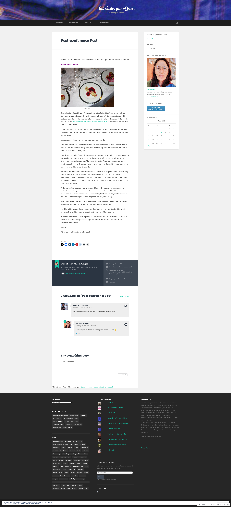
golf (69, 457)
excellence (112, 270)
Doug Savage (56, 454)
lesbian (85, 463)
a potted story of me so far (60, 444)
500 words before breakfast (117, 439)
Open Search (177, 23)
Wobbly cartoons (67, 427)
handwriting (83, 457)
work (68, 488)
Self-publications (57, 421)
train (71, 482)
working (74, 488)
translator (86, 482)
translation (78, 482)
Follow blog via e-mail (106, 462)
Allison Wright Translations (60, 415)
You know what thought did (117, 434)
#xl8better (68, 441)
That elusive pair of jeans (115, 8)
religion (86, 472)
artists (76, 444)
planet (55, 472)
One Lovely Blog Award (115, 407)
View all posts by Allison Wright (75, 273)
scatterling (74, 475)
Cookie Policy (36, 503)
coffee (76, 447)
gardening (63, 457)
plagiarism (80, 469)
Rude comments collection (117, 444)
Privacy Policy (145, 448)
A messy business (114, 429)
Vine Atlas (89, 23)
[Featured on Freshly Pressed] (156, 111)
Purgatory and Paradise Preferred (119, 279)
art (71, 444)
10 (148, 136)
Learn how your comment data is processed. (97, 387)
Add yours (124, 296)
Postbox (110, 403)
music (86, 466)
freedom (55, 457)
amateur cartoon (77, 441)
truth (68, 485)
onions (64, 469)
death (78, 450)
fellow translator (82, 454)
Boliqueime (56, 447)
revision (55, 475)
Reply (125, 306)
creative (55, 450)
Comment (123, 375)
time (54, 482)
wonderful (56, 488)
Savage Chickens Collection (71, 418)
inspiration (85, 460)
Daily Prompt (63, 450)
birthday (82, 444)
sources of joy (63, 479)
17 (148, 139)
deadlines (72, 450)
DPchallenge (66, 454)
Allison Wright (82, 323)
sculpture (82, 475)
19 (157, 139)
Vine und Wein (57, 427)
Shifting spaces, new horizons (118, 423)
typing (74, 485)
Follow (100, 477)
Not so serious (57, 418)
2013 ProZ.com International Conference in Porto (90, 122)
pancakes (120, 270)
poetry (66, 472)
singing (55, 479)
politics (73, 472)
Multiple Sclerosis (78, 466)
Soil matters (74, 421)
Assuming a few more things (117, 418)
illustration (77, 460)
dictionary (85, 450)
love (62, 466)
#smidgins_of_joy (58, 441)
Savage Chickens (64, 475)
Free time (112, 282)
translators (120, 274)
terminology (81, 479)
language (72, 463)
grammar (75, 457)
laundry (79, 463)
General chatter (114, 267)
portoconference (114, 272)
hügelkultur (68, 460)
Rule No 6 (111, 450)
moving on (68, 466)
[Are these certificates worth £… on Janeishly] (97, 492)
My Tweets (150, 38)
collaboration (84, 447)
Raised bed (111, 413)
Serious (67, 421)
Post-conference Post (79, 40)
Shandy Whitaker (80, 305)
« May (148, 146)
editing (74, 454)
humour (61, 460)
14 (165, 136)
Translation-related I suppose (73, 424)
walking (80, 485)
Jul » (152, 146)
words (63, 488)
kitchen (65, 463)
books (63, 447)
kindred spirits (57, 463)
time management (63, 482)
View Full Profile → (152, 96)
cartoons (69, 447)
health (55, 460)
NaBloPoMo (56, 469)
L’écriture (73, 23)
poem (60, 472)
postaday (79, 472)
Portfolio (104, 23)
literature (55, 466)
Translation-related (125, 267)
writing (81, 488)
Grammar (83, 415)
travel (63, 485)
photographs (71, 469)
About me (59, 23)
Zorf (86, 488)
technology (73, 479)
